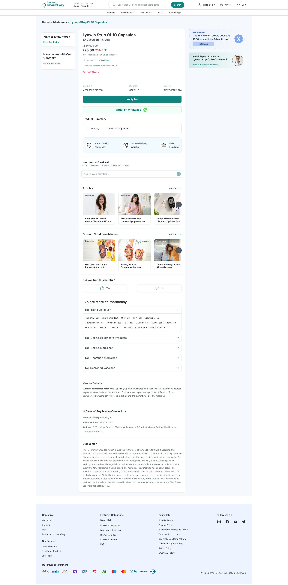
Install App (203, 44)
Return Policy (165, 548)
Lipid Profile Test (110, 318)
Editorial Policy (166, 520)
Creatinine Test (152, 318)
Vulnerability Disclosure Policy (173, 529)
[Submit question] (179, 174)
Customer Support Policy (171, 543)
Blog (44, 529)
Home (46, 22)
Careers (46, 525)
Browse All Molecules (110, 530)
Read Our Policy (51, 42)
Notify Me (132, 99)
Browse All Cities (108, 535)
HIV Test (137, 318)
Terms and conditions (169, 534)
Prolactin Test (114, 322)
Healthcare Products (52, 551)
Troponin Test (92, 318)
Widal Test (162, 327)
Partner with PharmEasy (53, 534)
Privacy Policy (165, 525)
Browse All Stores (108, 539)
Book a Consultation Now (205, 64)
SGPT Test (157, 322)
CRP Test (125, 318)
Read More (105, 60)
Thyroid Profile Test (94, 322)
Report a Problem (51, 63)
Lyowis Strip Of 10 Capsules (88, 22)
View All (174, 188)
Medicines (60, 22)
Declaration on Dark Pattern (172, 539)
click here (87, 486)
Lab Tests (145, 12)
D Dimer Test (142, 322)
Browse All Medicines (110, 525)
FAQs (102, 544)
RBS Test (115, 327)
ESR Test (104, 327)
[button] (146, 4)
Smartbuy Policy (167, 553)
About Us (46, 520)
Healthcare (126, 12)
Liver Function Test (144, 327)
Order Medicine (49, 546)
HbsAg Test (170, 322)
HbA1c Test (90, 327)
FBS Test (128, 322)
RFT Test (127, 327)
